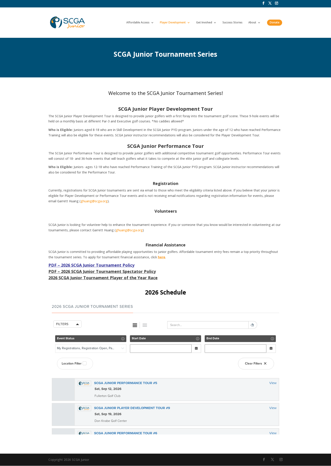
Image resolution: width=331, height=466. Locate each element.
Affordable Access (138, 22)
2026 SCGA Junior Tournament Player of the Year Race (103, 277)
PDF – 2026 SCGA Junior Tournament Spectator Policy (102, 271)
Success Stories (232, 22)
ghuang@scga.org (94, 201)
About (252, 22)
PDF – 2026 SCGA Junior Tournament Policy (91, 265)
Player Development (173, 22)
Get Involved (204, 22)
